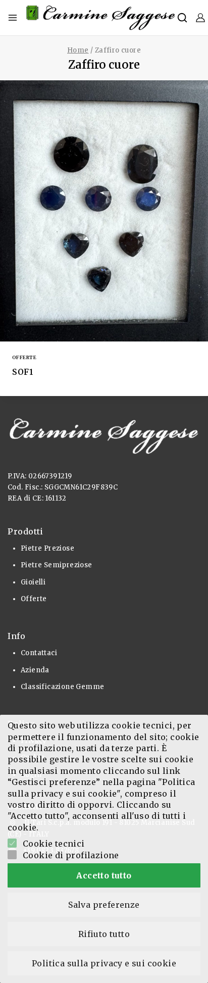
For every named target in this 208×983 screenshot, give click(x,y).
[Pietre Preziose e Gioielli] (101, 17)
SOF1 (22, 372)
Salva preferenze (103, 905)
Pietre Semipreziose (56, 565)
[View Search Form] (182, 17)
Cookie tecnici (54, 844)
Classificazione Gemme (62, 686)
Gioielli (33, 582)
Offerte (24, 357)
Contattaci (39, 653)
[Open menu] (13, 18)
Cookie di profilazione (71, 855)
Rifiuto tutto (104, 934)
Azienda (35, 670)
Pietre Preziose (47, 548)
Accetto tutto (103, 875)
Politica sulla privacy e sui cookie (104, 963)
